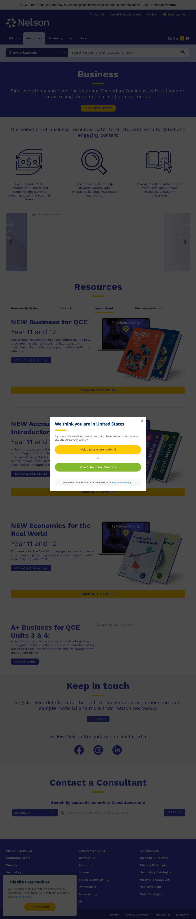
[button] (142, 421)
